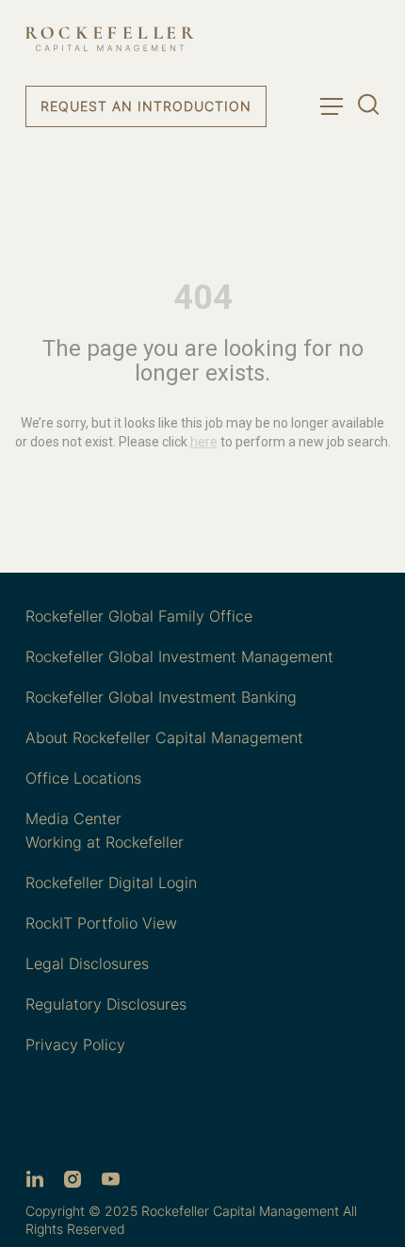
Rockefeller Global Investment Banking (161, 697)
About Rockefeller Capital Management (164, 737)
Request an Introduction (145, 106)
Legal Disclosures (87, 963)
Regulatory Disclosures (105, 1004)
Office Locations (83, 778)
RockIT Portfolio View (101, 923)
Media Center (73, 818)
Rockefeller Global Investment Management (179, 656)
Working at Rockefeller (104, 842)
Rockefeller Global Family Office (138, 616)
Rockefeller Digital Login (111, 882)
